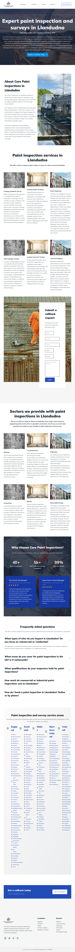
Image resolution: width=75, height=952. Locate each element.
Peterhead (29, 808)
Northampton (17, 817)
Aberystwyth (42, 737)
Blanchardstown (69, 741)
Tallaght (66, 821)
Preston (15, 832)
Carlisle (15, 752)
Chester (15, 756)
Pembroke (41, 802)
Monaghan (67, 802)
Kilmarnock (29, 791)
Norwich (15, 819)
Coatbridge (29, 745)
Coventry (16, 760)
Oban (27, 802)
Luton (14, 802)
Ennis (65, 769)
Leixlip (66, 784)
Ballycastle (54, 745)
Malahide (67, 795)
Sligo (65, 817)
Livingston (29, 795)
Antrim (53, 741)
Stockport (16, 845)
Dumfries (28, 747)
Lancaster (16, 789)
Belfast (53, 756)
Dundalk (66, 765)
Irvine (27, 786)
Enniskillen (54, 769)
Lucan (66, 793)
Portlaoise (67, 810)
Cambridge (16, 747)
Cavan (66, 750)
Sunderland (16, 854)
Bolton (15, 739)
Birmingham (17, 737)
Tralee (66, 823)
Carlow (66, 745)
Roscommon (68, 812)
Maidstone (16, 804)
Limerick (66, 789)
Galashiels (29, 771)
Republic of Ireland (43, 930)
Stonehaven (29, 823)
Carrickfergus (55, 758)
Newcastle (16, 815)
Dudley (15, 767)
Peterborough (17, 825)
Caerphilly (41, 754)
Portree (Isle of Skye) (28, 813)
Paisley (28, 804)
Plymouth (16, 828)
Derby (15, 763)
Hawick (28, 782)
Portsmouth (16, 830)
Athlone (66, 737)
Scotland (40, 923)
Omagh (53, 782)
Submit (50, 379)
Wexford (66, 830)
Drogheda (67, 760)
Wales (39, 925)
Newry (53, 778)
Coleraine (54, 761)
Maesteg (41, 784)
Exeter (15, 771)
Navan (66, 808)
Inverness (28, 784)
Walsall (15, 858)
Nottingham (17, 821)
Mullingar (67, 804)
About (44, 4)
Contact (52, 4)
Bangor (40, 741)
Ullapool (28, 828)
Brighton (15, 743)
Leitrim (66, 782)
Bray (65, 743)
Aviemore (29, 741)
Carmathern (42, 760)
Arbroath (28, 739)
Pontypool (41, 806)
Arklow (66, 734)
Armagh (53, 743)
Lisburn (53, 771)
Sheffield (15, 836)
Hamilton (28, 780)
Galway (66, 771)
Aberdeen (29, 734)
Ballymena (54, 748)
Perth (27, 806)
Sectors (33, 4)
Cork (65, 756)
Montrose (28, 797)
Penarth (41, 804)
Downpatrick (55, 765)
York (14, 867)
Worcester (16, 864)
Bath (14, 734)
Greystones (67, 776)
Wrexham (41, 830)
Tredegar (41, 828)
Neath (40, 797)
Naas (65, 806)
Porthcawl (41, 810)
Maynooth (67, 799)
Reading (15, 834)
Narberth (41, 795)
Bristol (15, 745)
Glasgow (28, 773)
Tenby (40, 825)
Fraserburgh (29, 769)
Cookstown (54, 763)
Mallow (66, 797)
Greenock (28, 778)
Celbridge (67, 752)
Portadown (54, 784)
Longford (67, 791)
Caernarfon (41, 752)
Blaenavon (41, 747)
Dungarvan (67, 767)
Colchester (16, 758)
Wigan (15, 860)
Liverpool (16, 797)
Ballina (66, 739)
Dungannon (55, 767)
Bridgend (41, 750)
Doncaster (16, 765)
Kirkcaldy (28, 793)
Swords (66, 819)
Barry (40, 745)
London (15, 799)
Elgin (27, 760)
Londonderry (55, 774)
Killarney (67, 780)
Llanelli (40, 782)
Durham (15, 769)
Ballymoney (55, 750)
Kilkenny (66, 778)
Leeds (14, 791)
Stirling (28, 821)
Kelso (27, 789)
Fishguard (41, 773)
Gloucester (16, 773)
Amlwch (41, 739)
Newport (41, 799)
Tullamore (67, 825)
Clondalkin (67, 754)
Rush (65, 815)
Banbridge (54, 752)
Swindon (15, 856)
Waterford (67, 828)
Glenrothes (29, 776)
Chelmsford (16, 754)
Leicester (15, 793)
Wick (27, 830)
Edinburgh (29, 758)
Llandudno (41, 780)
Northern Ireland (42, 927)
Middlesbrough (17, 808)
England (40, 921)
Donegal (66, 758)
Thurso (28, 825)
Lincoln (15, 795)
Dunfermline (29, 752)
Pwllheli (41, 817)
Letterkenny (68, 786)
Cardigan (41, 758)
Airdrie (28, 737)
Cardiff (40, 756)
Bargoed (41, 743)
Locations (23, 4)
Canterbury (16, 750)
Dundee (28, 750)
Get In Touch (66, 4)
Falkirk (28, 763)
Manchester (16, 806)
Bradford (15, 741)
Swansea (41, 823)
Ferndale (41, 776)
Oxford (15, 823)
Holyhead (41, 778)
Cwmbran (41, 767)
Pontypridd (41, 808)
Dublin (66, 763)
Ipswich (15, 786)
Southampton (17, 838)
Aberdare (41, 734)
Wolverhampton (18, 862)
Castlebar (67, 747)
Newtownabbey (56, 780)
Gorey (66, 773)
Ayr (27, 743)
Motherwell (29, 799)
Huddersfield (17, 776)
